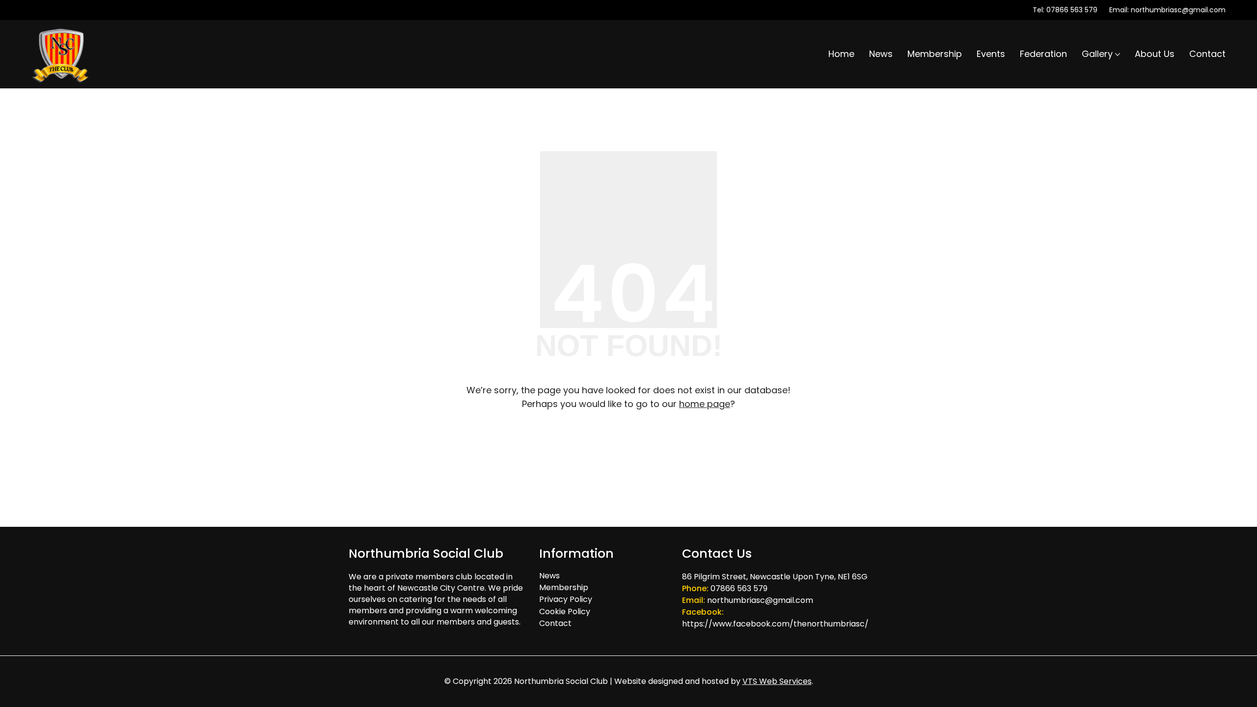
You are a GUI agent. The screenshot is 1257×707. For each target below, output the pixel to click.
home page (704, 404)
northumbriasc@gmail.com (1178, 10)
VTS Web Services (777, 681)
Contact (555, 623)
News (549, 575)
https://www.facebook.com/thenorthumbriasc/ (775, 623)
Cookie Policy (564, 611)
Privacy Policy (565, 599)
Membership (563, 587)
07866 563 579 (1071, 10)
